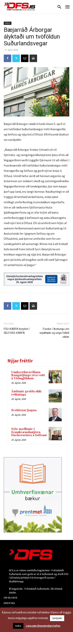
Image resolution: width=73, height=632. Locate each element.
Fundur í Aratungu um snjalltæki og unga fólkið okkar (54, 332)
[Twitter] (16, 58)
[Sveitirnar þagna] (55, 414)
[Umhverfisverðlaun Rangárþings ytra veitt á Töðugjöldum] (55, 376)
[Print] (33, 58)
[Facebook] (7, 58)
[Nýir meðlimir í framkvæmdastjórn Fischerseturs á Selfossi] (55, 433)
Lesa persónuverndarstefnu (43, 625)
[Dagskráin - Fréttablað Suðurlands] (20, 6)
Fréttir (7, 23)
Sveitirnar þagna (23, 410)
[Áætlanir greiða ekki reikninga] (55, 395)
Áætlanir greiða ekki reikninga (26, 393)
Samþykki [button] (57, 618)
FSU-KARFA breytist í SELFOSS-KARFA (16, 331)
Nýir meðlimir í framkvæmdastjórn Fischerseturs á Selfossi (29, 432)
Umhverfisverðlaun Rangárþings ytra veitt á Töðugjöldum (28, 375)
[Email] (24, 58)
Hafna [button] (18, 625)
